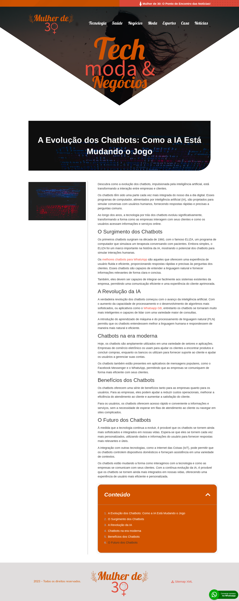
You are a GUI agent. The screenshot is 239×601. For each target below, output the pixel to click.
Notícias (201, 23)
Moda (152, 23)
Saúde (117, 23)
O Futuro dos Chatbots (123, 542)
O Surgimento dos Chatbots (126, 519)
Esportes (169, 23)
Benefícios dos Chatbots (124, 536)
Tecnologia (97, 23)
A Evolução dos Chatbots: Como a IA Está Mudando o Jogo (146, 513)
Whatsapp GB (153, 308)
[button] (208, 494)
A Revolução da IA (120, 525)
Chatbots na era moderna (124, 530)
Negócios (135, 23)
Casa (185, 23)
